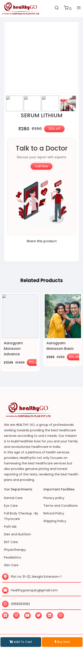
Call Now (41, 166)
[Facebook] (5, 615)
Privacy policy (53, 498)
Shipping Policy (54, 521)
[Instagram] (16, 615)
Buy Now (63, 642)
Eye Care (11, 505)
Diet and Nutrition (17, 534)
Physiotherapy (15, 549)
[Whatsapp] (60, 615)
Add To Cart (22, 642)
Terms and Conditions (60, 505)
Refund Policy (53, 513)
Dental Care (13, 498)
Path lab (10, 526)
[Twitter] (38, 615)
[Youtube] (27, 615)
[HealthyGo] (21, 8)
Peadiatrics (12, 557)
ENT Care (11, 542)
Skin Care (11, 565)
